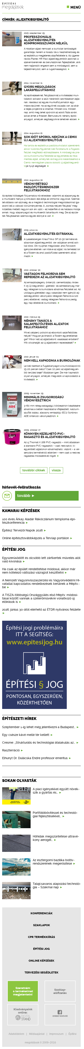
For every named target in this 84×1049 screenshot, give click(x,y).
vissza (56, 470)
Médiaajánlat (36, 1033)
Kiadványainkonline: (23, 1011)
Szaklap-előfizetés (60, 991)
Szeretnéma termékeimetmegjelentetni (23, 991)
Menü (75, 7)
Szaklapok (41, 925)
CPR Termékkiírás (41, 937)
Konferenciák (42, 913)
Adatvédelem (16, 1033)
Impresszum (56, 1033)
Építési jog (41, 948)
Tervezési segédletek (41, 972)
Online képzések (41, 960)
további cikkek (33, 470)
